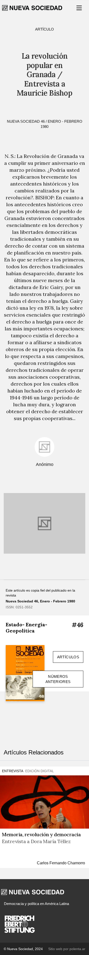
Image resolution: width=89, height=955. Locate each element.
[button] (79, 8)
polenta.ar (77, 949)
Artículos (68, 657)
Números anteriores (58, 679)
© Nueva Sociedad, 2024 (23, 949)
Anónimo (44, 464)
